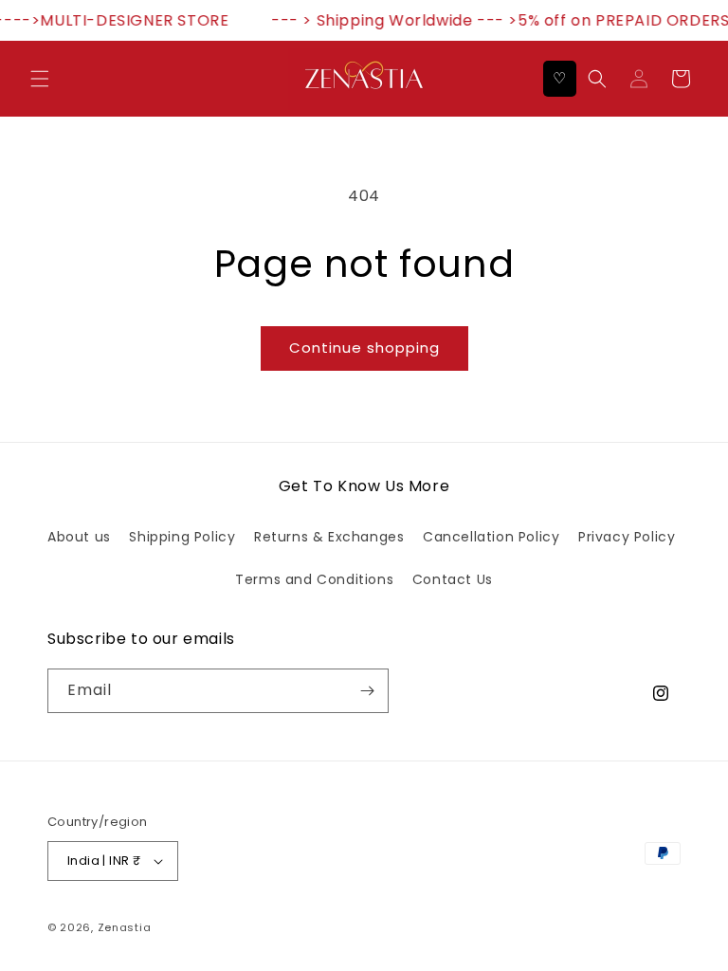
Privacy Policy (626, 536)
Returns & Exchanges (329, 536)
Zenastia (125, 927)
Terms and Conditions (314, 579)
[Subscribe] (367, 691)
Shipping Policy (182, 536)
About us (79, 536)
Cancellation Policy (491, 536)
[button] (40, 79)
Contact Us (452, 579)
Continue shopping (364, 347)
